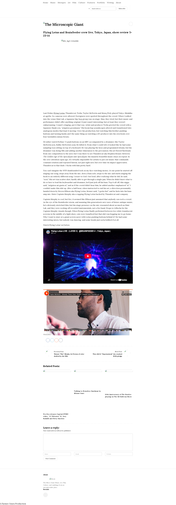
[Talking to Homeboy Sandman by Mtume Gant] (88, 379)
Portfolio (101, 2)
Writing (110, 2)
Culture (81, 2)
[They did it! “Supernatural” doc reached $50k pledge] (127, 353)
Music (53, 2)
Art (69, 2)
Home (45, 2)
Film (74, 2)
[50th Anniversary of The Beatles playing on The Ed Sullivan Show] (119, 381)
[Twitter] (124, 15)
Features (91, 2)
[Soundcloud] (127, 15)
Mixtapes (62, 2)
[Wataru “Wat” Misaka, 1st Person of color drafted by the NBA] (49, 353)
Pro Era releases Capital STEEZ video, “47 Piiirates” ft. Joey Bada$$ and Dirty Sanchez (55, 416)
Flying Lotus (59, 113)
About (118, 2)
